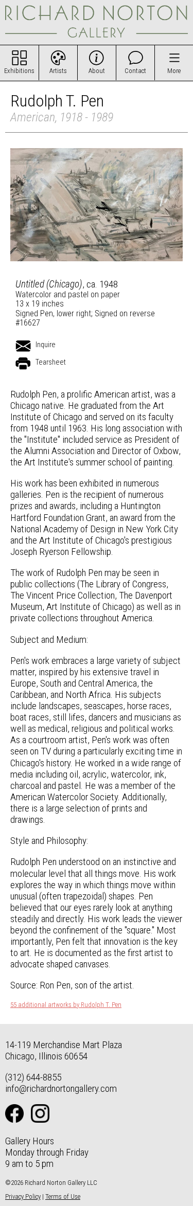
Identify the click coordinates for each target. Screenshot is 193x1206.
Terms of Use (62, 1196)
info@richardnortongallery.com (61, 1088)
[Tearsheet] (23, 363)
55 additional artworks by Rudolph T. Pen (65, 1005)
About (97, 71)
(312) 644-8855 (33, 1077)
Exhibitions (19, 71)
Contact (135, 71)
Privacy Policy (23, 1196)
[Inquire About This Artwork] (23, 346)
